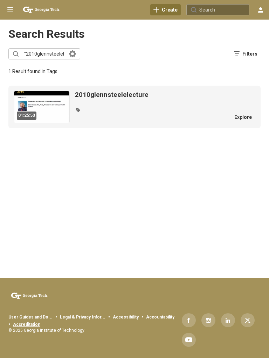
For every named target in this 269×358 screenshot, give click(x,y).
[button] (78, 110)
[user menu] (260, 9)
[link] (165, 9)
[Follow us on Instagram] (208, 320)
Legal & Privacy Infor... (82, 317)
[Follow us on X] (248, 320)
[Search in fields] (72, 53)
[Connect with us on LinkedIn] (228, 320)
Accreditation (26, 324)
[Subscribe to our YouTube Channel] (189, 340)
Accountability (160, 317)
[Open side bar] (10, 9)
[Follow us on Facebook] (189, 320)
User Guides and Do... (30, 317)
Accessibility (126, 317)
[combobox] (44, 53)
